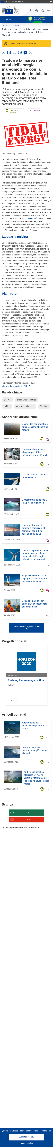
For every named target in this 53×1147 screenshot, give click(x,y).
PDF (28, 819)
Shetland (44, 406)
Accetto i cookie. (26, 1137)
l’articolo (31, 218)
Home (4, 25)
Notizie (16, 25)
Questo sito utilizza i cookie (14, 1131)
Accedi (30, 10)
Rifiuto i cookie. (26, 1143)
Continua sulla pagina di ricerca (26, 626)
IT (25, 52)
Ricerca (42, 10)
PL (31, 52)
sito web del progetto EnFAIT (15, 386)
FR (20, 52)
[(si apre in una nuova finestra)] (10, 9)
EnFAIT (7, 400)
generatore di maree (25, 406)
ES (14, 52)
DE (4, 52)
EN (9, 52)
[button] (36, 10)
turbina (7, 406)
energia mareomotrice (26, 400)
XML (28, 812)
